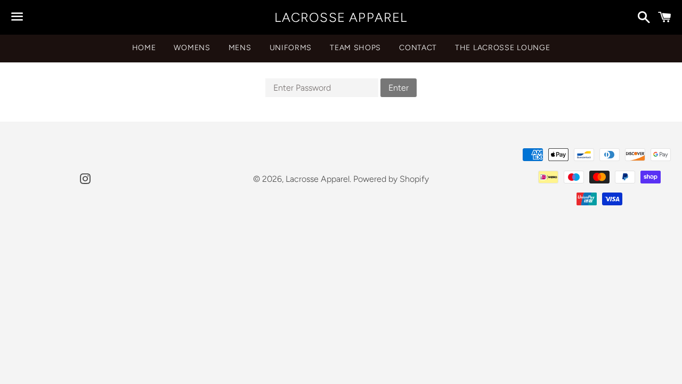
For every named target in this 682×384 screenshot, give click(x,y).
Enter (398, 88)
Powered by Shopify (391, 179)
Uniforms (291, 47)
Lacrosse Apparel (340, 17)
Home (144, 47)
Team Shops (355, 47)
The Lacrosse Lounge (502, 47)
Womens (192, 47)
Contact (418, 47)
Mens (240, 47)
